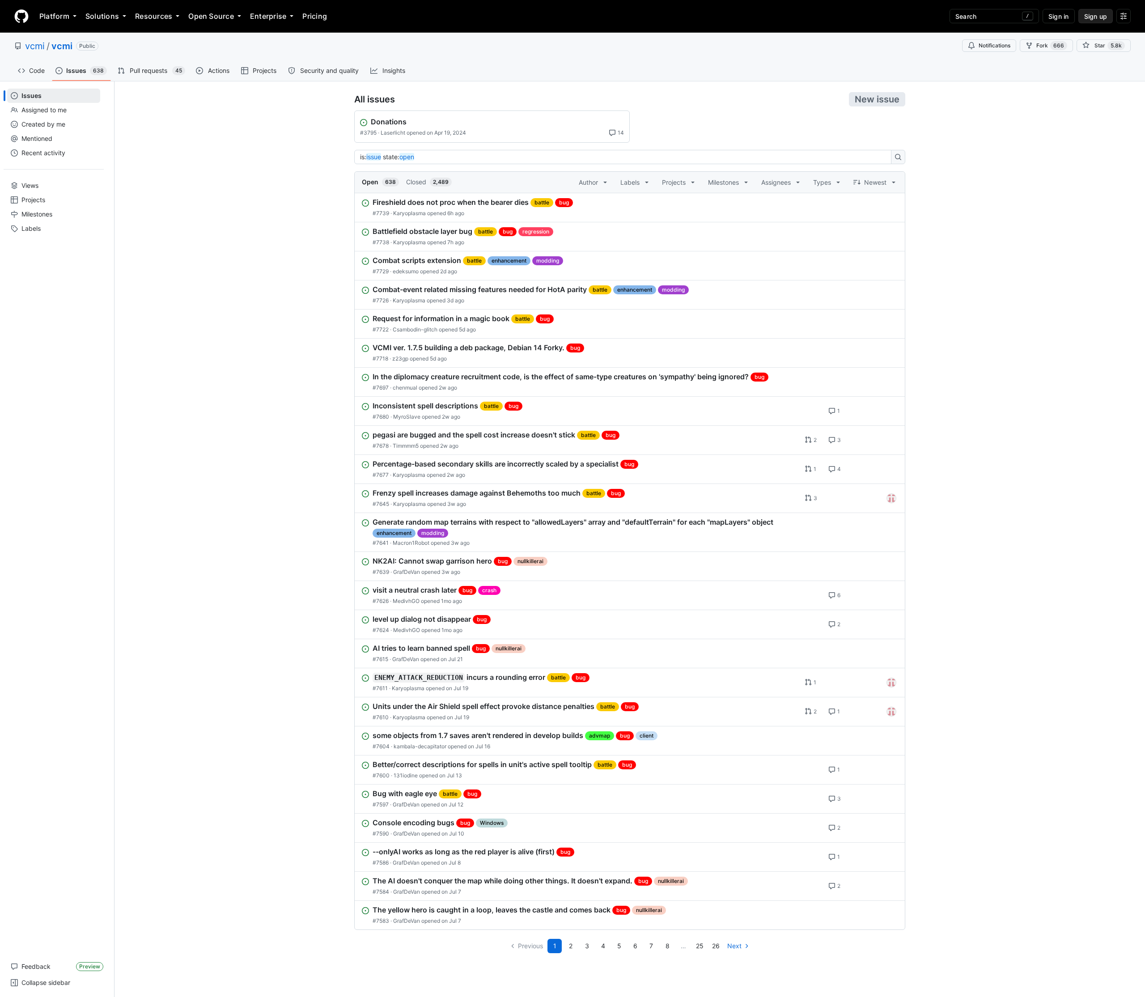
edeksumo (406, 271)
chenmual (405, 387)
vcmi (35, 46)
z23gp (400, 358)
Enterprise (268, 16)
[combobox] (625, 157)
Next (734, 946)
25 (700, 946)
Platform (54, 16)
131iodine (406, 775)
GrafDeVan (406, 572)
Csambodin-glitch (415, 329)
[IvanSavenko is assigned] (891, 498)
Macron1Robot (411, 542)
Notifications (994, 45)
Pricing (314, 16)
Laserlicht (393, 132)
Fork (1050, 45)
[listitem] (630, 207)
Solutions (102, 16)
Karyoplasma (409, 213)
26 (716, 946)
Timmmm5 (406, 445)
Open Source (211, 16)
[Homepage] (21, 16)
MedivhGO (406, 601)
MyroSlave (406, 416)
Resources (153, 16)
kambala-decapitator (420, 746)
